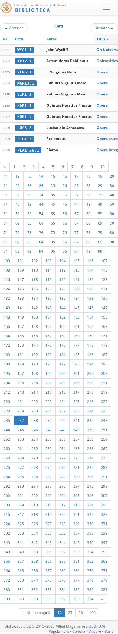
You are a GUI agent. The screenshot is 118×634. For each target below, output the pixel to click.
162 (90, 326)
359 (48, 561)
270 (34, 457)
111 (48, 270)
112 (62, 270)
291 (104, 476)
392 (62, 598)
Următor (103, 27)
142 (34, 307)
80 (112, 232)
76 (65, 232)
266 (90, 448)
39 (100, 194)
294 (34, 486)
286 (34, 476)
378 (90, 580)
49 (100, 204)
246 (34, 429)
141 (21, 307)
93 (29, 251)
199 (48, 373)
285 (21, 476)
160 (62, 326)
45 (53, 204)
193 (76, 364)
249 (76, 429)
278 (34, 467)
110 (34, 270)
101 (21, 260)
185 (76, 354)
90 (112, 241)
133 (21, 298)
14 (41, 176)
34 (41, 194)
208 (62, 382)
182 (34, 354)
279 (48, 467)
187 (104, 354)
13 (29, 176)
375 (48, 580)
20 (112, 176)
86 (65, 241)
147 (104, 307)
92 (17, 251)
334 (34, 533)
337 (76, 533)
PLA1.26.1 (28, 150)
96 (65, 251)
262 (34, 448)
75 (53, 232)
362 (90, 561)
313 (76, 504)
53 (29, 213)
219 (104, 392)
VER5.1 (24, 72)
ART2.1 (24, 61)
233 (76, 411)
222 (34, 401)
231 (48, 411)
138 (90, 298)
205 (21, 382)
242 (90, 420)
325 (21, 523)
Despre (95, 631)
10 (102, 166)
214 (34, 392)
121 (76, 279)
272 (62, 457)
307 (104, 495)
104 (62, 260)
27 (76, 185)
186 (90, 354)
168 (62, 335)
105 (76, 260)
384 (62, 589)
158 (34, 326)
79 (100, 232)
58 (88, 213)
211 (104, 382)
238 (34, 420)
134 (34, 298)
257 (76, 439)
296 (62, 486)
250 (90, 429)
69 (100, 223)
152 (62, 317)
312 (62, 504)
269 (21, 457)
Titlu (101, 39)
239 (48, 420)
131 (104, 288)
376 (62, 580)
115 (104, 270)
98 (88, 251)
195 (104, 364)
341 (21, 542)
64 (41, 223)
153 (76, 317)
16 (65, 176)
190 (34, 364)
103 (48, 260)
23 (29, 185)
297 (76, 486)
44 (41, 204)
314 (90, 504)
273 (76, 457)
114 (90, 270)
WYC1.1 (24, 50)
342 (34, 542)
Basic (108, 631)
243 (104, 420)
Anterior (14, 27)
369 (76, 570)
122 (90, 279)
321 (76, 514)
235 (104, 411)
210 (90, 382)
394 (90, 598)
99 (100, 251)
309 (21, 504)
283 (104, 467)
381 (21, 589)
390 (34, 598)
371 (104, 570)
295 (48, 486)
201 (76, 373)
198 (34, 373)
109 (21, 270)
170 (90, 335)
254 (34, 439)
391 (48, 598)
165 (21, 335)
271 (48, 457)
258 (90, 439)
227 (104, 401)
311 (48, 504)
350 (34, 551)
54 (41, 213)
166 (34, 335)
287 (48, 476)
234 (90, 411)
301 (21, 495)
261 (21, 448)
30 (112, 185)
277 (21, 467)
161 (76, 326)
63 (29, 223)
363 (104, 561)
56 (65, 213)
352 (62, 551)
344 (62, 542)
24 (41, 185)
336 (62, 533)
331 (104, 523)
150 (34, 317)
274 (90, 457)
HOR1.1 (24, 105)
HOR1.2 (24, 116)
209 (76, 382)
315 (104, 504)
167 (48, 335)
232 (62, 411)
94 (41, 251)
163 (104, 326)
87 (76, 241)
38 (88, 194)
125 (21, 288)
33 (29, 194)
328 (62, 523)
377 (76, 580)
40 (112, 194)
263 (48, 448)
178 (90, 345)
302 (34, 495)
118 (34, 279)
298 (90, 486)
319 (48, 514)
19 (100, 176)
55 (53, 213)
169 (76, 335)
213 (21, 392)
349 (21, 551)
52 (17, 213)
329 (76, 523)
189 (21, 364)
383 (48, 589)
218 (90, 392)
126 (34, 288)
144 (62, 307)
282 (90, 467)
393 (76, 598)
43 (29, 204)
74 (41, 232)
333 (21, 533)
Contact (78, 631)
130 (90, 288)
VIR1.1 (24, 94)
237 (21, 420)
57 (76, 213)
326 (34, 523)
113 (76, 270)
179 (104, 345)
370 (90, 570)
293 (21, 486)
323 (104, 514)
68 (88, 223)
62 (17, 223)
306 (90, 495)
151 (48, 317)
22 (17, 185)
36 (65, 194)
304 (62, 495)
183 (48, 354)
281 (76, 467)
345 (76, 542)
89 (100, 241)
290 (90, 476)
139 (104, 298)
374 (34, 580)
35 (53, 194)
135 (48, 298)
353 (76, 551)
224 (62, 401)
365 (21, 570)
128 (62, 288)
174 (34, 345)
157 (21, 326)
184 (62, 354)
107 (104, 260)
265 (76, 448)
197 (21, 373)
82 (17, 241)
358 (34, 561)
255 (48, 439)
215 (48, 392)
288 (62, 476)
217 (76, 392)
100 (92, 612)
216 (62, 392)
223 (48, 401)
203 (104, 373)
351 (48, 551)
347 (104, 542)
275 (104, 457)
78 (88, 232)
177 (76, 345)
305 (76, 495)
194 (90, 364)
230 (34, 411)
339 (104, 533)
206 (34, 382)
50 (112, 204)
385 (76, 589)
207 (48, 382)
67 (76, 223)
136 (62, 298)
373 (21, 580)
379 (104, 580)
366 (34, 570)
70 (112, 223)
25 (53, 185)
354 (90, 551)
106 (90, 260)
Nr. (5, 39)
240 (62, 420)
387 (104, 589)
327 (48, 523)
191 (48, 364)
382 (34, 589)
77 (76, 232)
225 (76, 401)
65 (53, 223)
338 (90, 533)
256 (62, 439)
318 (34, 514)
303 (48, 495)
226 (90, 401)
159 (48, 326)
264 (62, 448)
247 (48, 429)
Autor (51, 39)
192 (62, 364)
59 (100, 213)
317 (21, 514)
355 (104, 551)
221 (21, 401)
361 (76, 561)
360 (62, 561)
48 (88, 204)
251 (104, 429)
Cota (19, 39)
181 (21, 354)
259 (104, 439)
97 (76, 251)
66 (65, 223)
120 (62, 279)
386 (90, 589)
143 (48, 307)
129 (76, 288)
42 (17, 204)
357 (21, 561)
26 (65, 185)
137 (76, 298)
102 (34, 260)
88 (88, 241)
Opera (102, 72)
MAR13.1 (25, 83)
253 (21, 439)
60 (112, 213)
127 (48, 288)
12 (17, 176)
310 (34, 504)
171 (104, 335)
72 (17, 232)
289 (76, 476)
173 (21, 345)
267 (104, 448)
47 (76, 204)
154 (90, 317)
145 (76, 307)
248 (62, 429)
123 (104, 279)
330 (90, 523)
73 (29, 232)
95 (53, 251)
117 (21, 279)
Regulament (59, 631)
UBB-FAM (97, 626)
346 (90, 542)
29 (100, 185)
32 (17, 194)
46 (65, 204)
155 (104, 317)
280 (62, 467)
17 (76, 176)
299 (104, 486)
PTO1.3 (24, 139)
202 (90, 373)
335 (48, 533)
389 (21, 598)
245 (21, 429)
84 (41, 241)
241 (76, 420)
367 (48, 570)
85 (53, 241)
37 (76, 194)
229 (21, 411)
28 (88, 185)
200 (62, 373)
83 (29, 241)
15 (53, 176)
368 (62, 570)
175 (48, 345)
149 (21, 317)
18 (88, 176)
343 (48, 542)
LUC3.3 (24, 127)
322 (90, 514)
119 (48, 279)
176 (62, 345)
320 (62, 514)
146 (90, 307)
